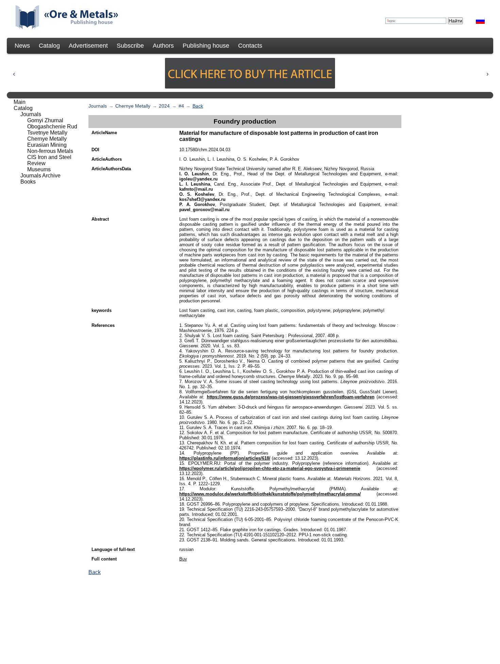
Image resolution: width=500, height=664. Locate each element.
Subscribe (130, 45)
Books (28, 182)
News (22, 45)
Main (20, 102)
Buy (183, 559)
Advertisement (88, 45)
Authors (163, 45)
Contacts (250, 45)
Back (198, 106)
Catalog (49, 45)
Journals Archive (40, 175)
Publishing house (206, 45)
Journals (97, 106)
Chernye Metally (132, 106)
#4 (181, 106)
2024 (164, 106)
